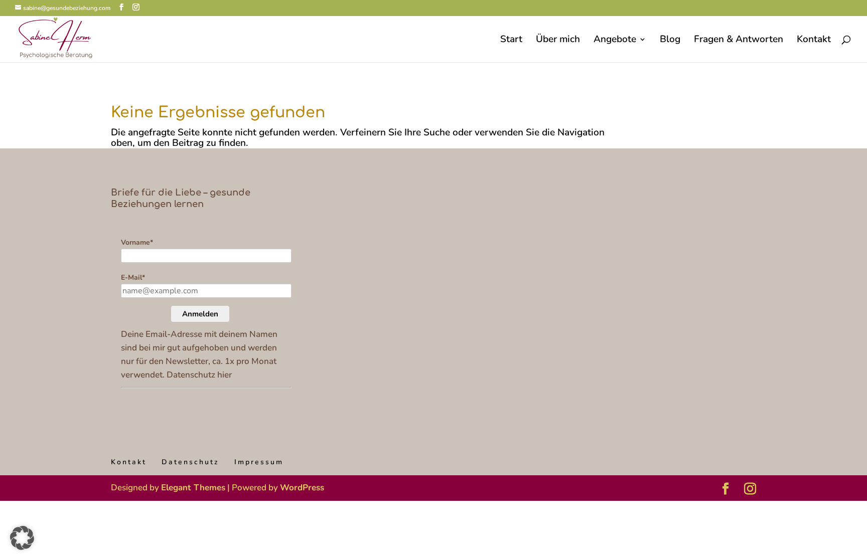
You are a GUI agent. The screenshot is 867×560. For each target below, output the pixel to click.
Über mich (558, 41)
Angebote (615, 41)
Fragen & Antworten (738, 41)
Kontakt (814, 41)
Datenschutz (190, 462)
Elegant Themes (193, 487)
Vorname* (137, 242)
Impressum (258, 462)
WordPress (302, 487)
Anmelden (200, 314)
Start (511, 41)
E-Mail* (133, 277)
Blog (670, 41)
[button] (22, 538)
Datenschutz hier (199, 375)
